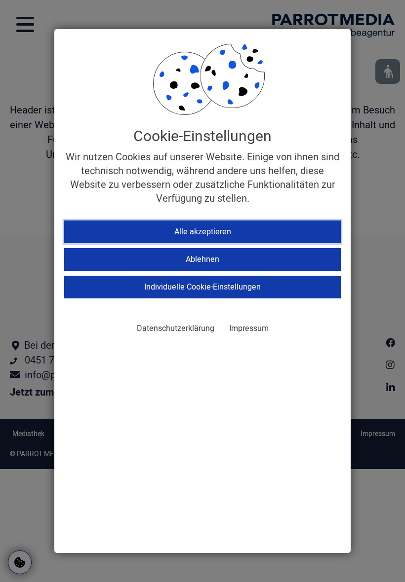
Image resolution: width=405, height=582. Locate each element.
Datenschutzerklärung (175, 328)
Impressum (249, 328)
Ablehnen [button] (202, 259)
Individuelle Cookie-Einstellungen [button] (202, 287)
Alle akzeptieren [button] (202, 232)
